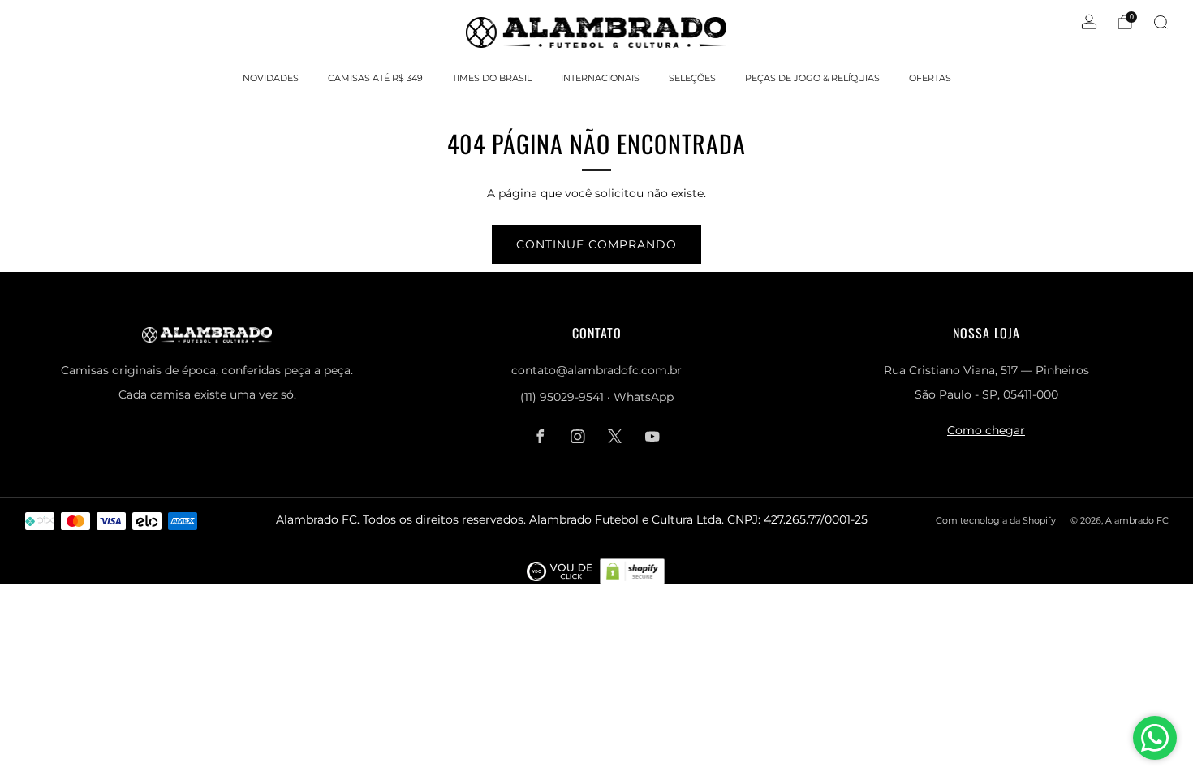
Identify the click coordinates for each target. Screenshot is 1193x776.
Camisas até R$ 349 (375, 78)
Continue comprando (596, 244)
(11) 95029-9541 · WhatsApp (597, 397)
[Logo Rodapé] (559, 571)
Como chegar (986, 430)
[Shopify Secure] (632, 571)
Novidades (271, 78)
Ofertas (930, 78)
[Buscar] (1160, 22)
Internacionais (600, 78)
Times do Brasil (492, 78)
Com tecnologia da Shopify (996, 520)
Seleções (692, 78)
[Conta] (1089, 22)
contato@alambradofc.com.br (596, 370)
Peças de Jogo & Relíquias (812, 78)
